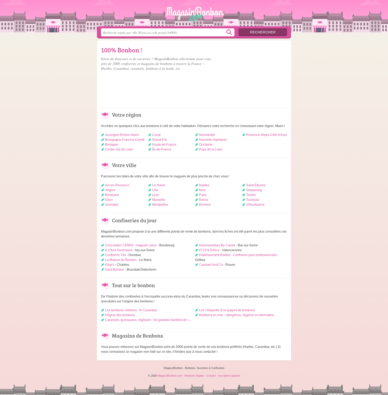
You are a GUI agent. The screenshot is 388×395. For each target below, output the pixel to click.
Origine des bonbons (120, 315)
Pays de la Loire (210, 149)
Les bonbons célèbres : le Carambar (131, 310)
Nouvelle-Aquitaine (213, 139)
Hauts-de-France (164, 144)
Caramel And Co (211, 264)
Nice (202, 190)
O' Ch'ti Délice (209, 250)
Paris (203, 195)
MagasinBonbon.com (194, 14)
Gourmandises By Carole (217, 245)
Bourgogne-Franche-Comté (124, 139)
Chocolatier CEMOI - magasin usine (131, 245)
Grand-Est (159, 139)
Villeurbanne (255, 204)
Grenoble (111, 204)
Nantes (204, 185)
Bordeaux (112, 195)
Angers (110, 190)
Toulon (251, 195)
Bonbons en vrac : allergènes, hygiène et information (236, 315)
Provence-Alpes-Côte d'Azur (266, 135)
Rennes (204, 204)
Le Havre (158, 185)
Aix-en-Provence (117, 185)
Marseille (158, 199)
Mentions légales (194, 375)
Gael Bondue (114, 269)
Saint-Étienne (256, 185)
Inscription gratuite (229, 375)
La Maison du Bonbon (121, 260)
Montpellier (160, 204)
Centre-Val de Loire (119, 149)
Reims (203, 199)
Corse (156, 135)
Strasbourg (254, 190)
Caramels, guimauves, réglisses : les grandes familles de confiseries (149, 320)
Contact (211, 375)
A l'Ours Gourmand (118, 250)
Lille (155, 190)
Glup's (109, 264)
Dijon (109, 199)
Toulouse (252, 199)
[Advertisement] (253, 73)
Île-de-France (161, 149)
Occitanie (206, 144)
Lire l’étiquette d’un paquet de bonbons (227, 310)
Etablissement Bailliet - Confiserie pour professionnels (238, 255)
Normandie (207, 135)
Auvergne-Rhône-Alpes (122, 135)
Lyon (155, 195)
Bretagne (111, 144)
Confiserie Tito (115, 255)
